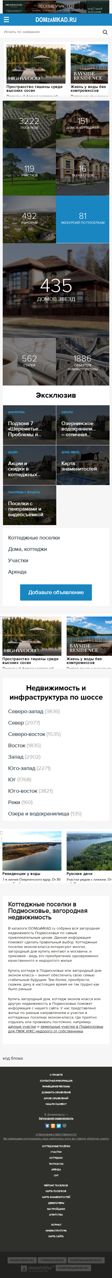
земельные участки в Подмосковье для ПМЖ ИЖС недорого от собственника (55, 1028)
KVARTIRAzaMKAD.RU (73, 1268)
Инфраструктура (56, 1230)
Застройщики (56, 1209)
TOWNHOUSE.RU (52, 1260)
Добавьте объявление (56, 592)
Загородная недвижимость (56, 1118)
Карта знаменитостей (56, 1197)
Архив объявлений (56, 1098)
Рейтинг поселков (56, 1185)
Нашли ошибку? (56, 1104)
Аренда (56, 1169)
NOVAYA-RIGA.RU (22, 1260)
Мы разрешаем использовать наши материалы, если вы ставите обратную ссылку (56, 1138)
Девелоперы (56, 1203)
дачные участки (22, 1026)
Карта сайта (56, 1236)
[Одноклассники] (53, 1125)
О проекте (56, 1074)
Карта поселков (56, 1191)
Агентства (56, 1214)
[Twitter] (59, 1125)
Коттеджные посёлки (56, 1146)
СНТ (56, 1175)
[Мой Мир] (64, 1125)
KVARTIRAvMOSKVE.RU (86, 1260)
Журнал (56, 1224)
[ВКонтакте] (47, 1125)
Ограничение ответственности (56, 1134)
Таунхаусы (56, 1163)
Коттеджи (56, 1158)
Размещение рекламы (56, 1086)
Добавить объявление (56, 1092)
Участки (56, 1152)
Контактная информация (56, 1080)
